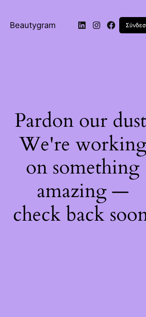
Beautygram (33, 25)
